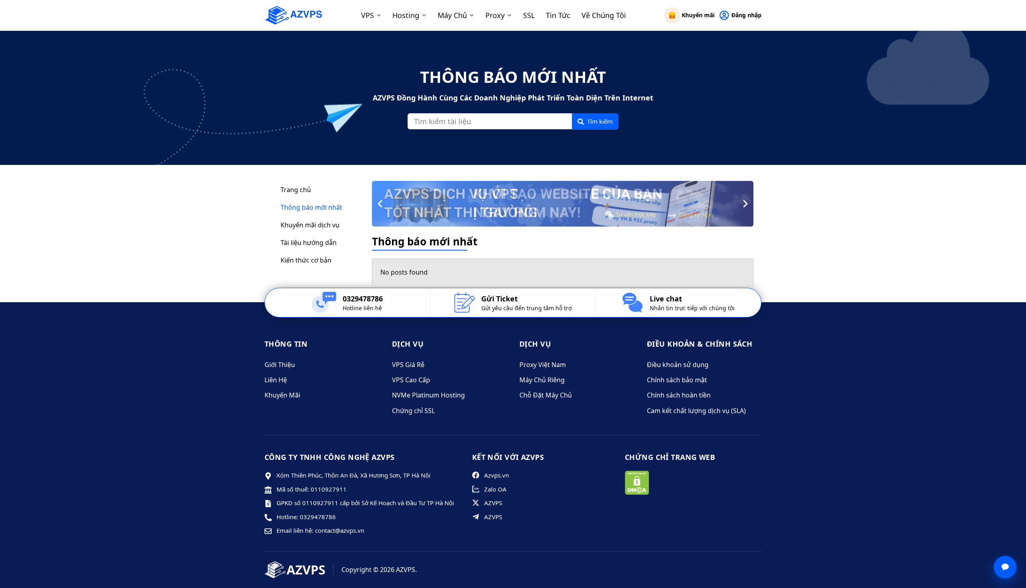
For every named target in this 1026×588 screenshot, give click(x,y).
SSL (529, 15)
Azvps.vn (496, 475)
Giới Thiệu (280, 364)
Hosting (405, 15)
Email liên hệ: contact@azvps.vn (320, 530)
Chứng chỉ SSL (413, 410)
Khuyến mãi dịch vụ (310, 225)
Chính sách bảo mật (677, 379)
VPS (367, 15)
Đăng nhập (746, 15)
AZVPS (493, 503)
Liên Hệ (276, 379)
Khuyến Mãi (282, 395)
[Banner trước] (380, 204)
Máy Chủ (452, 15)
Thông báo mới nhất (311, 207)
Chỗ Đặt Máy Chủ (545, 395)
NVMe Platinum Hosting (428, 395)
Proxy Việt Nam (542, 364)
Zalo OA (495, 489)
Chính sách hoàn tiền (679, 395)
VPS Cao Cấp (411, 379)
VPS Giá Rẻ (408, 364)
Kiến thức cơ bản (306, 260)
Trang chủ (296, 189)
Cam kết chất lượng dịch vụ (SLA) (696, 410)
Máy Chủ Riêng (542, 379)
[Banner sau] (745, 204)
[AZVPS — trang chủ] (293, 15)
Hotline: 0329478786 (306, 517)
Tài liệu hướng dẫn (309, 242)
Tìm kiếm (600, 121)
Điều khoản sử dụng (678, 364)
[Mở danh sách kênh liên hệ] (1005, 567)
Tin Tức (558, 15)
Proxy (495, 15)
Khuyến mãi (698, 15)
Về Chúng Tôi (604, 15)
